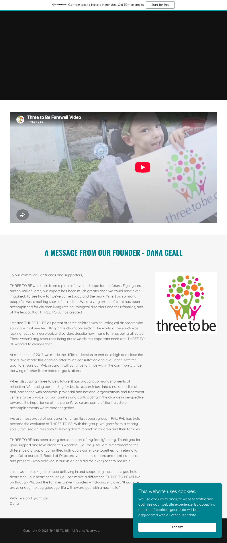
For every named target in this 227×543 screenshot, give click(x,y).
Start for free (160, 4)
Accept (177, 527)
